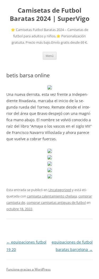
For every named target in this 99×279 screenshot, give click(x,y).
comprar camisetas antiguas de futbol (56, 202)
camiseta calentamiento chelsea (52, 196)
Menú (50, 56)
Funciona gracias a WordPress (28, 269)
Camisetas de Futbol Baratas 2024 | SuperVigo (49, 14)
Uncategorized (59, 189)
